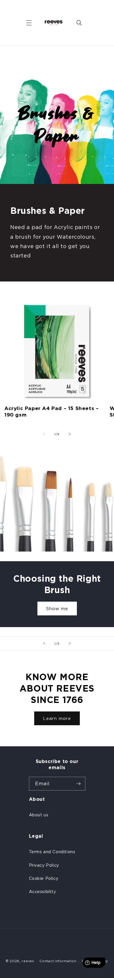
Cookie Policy (43, 878)
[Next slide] (69, 643)
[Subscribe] (78, 784)
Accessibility (42, 891)
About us (39, 814)
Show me (57, 608)
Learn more (57, 718)
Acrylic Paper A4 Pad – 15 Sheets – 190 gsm (51, 411)
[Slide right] (69, 434)
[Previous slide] (44, 643)
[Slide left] (44, 434)
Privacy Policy (44, 865)
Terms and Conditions (52, 851)
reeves (28, 961)
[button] (29, 22)
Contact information (57, 961)
